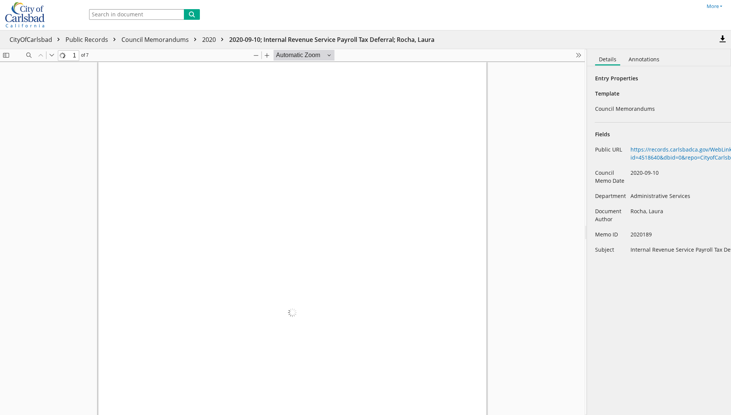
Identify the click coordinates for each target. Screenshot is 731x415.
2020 (209, 39)
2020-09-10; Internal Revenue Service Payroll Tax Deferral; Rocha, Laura (331, 39)
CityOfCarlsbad (32, 39)
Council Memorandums (155, 39)
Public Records (87, 39)
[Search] (192, 14)
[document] (659, 232)
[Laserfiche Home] (40, 15)
